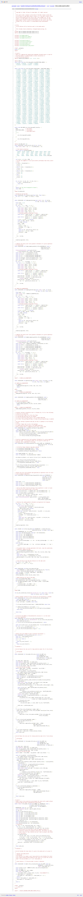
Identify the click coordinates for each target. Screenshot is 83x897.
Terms (14, 895)
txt (78, 895)
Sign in (80, 1)
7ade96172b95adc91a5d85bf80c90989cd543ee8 (33, 6)
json (81, 895)
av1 (48, 6)
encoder (52, 6)
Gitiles (7, 895)
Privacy (10, 895)
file (37, 8)
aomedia (14, 6)
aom (18, 6)
